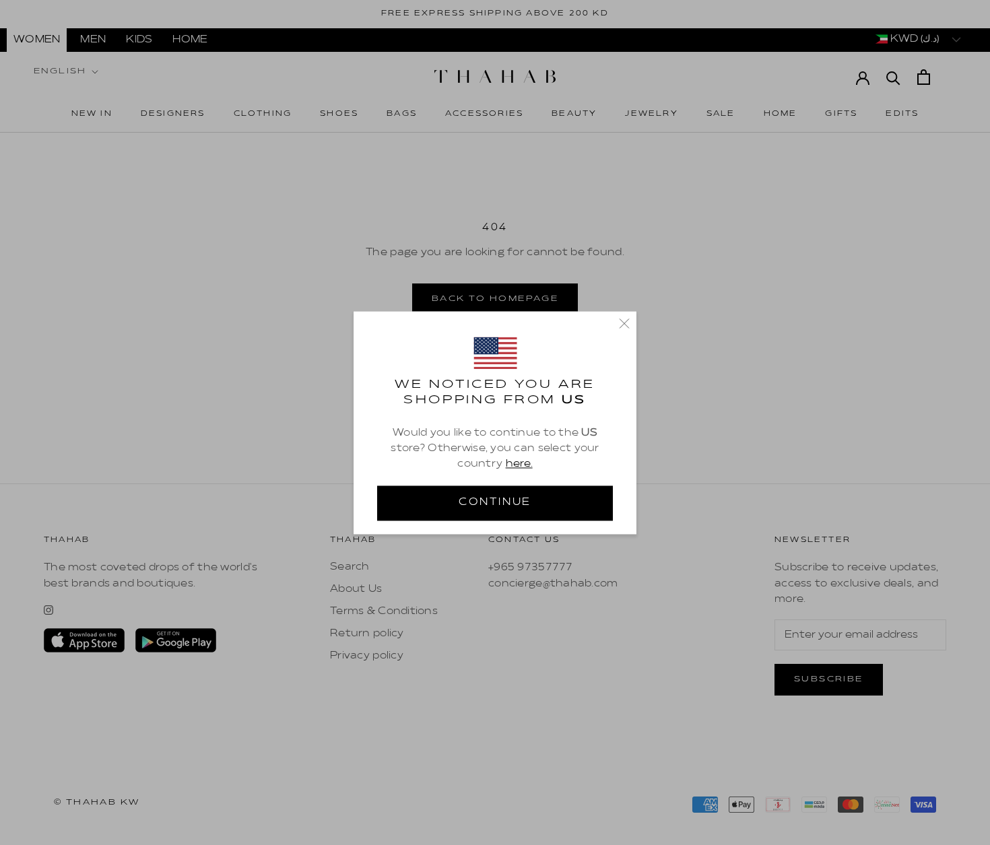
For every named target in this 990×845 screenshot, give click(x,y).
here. (519, 464)
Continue (495, 502)
